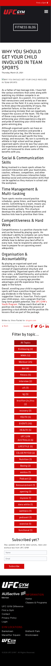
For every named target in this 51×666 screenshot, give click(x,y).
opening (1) (25, 491)
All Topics (25, 342)
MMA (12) (25, 355)
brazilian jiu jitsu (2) (25, 402)
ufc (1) (25, 387)
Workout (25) (25, 362)
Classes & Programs (36, 602)
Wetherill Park (32, 631)
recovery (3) (25, 410)
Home (29, 599)
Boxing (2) (25, 465)
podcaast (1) (25, 517)
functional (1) (25, 530)
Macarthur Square (11, 635)
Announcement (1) (25, 485)
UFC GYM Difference (12, 606)
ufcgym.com (31, 320)
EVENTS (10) (25, 423)
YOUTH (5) (25, 417)
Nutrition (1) (25, 459)
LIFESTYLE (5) (25, 446)
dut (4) (25, 368)
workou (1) (25, 472)
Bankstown (7, 631)
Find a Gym (8, 610)
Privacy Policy (9, 618)
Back (5, 326)
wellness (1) (25, 511)
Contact (6, 614)
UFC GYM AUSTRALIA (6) (25, 438)
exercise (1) (25, 523)
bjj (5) (25, 394)
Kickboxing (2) (25, 349)
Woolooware (31, 635)
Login (5, 622)
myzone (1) (25, 498)
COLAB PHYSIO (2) (25, 453)
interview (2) (25, 381)
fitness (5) (25, 374)
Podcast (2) (25, 478)
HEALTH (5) (25, 430)
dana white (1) (25, 504)
